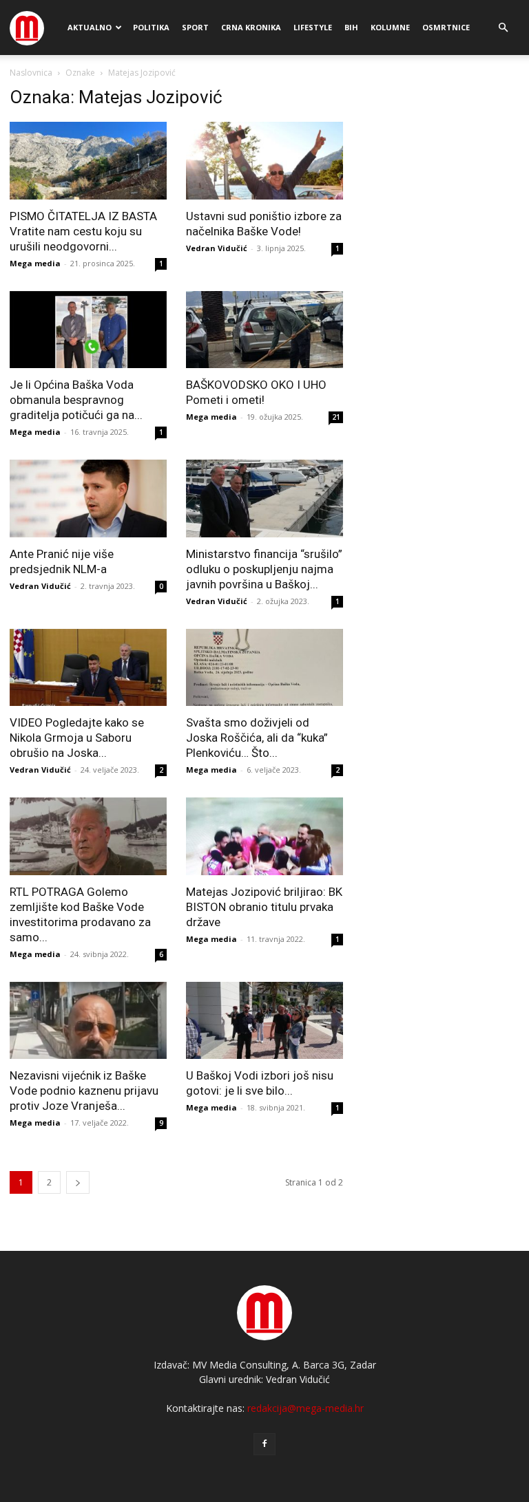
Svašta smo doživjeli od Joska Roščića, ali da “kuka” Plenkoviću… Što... (257, 738)
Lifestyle (312, 27)
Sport (195, 27)
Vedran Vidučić (216, 248)
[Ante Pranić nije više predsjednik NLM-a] (88, 498)
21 (336, 417)
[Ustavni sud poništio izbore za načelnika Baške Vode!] (264, 161)
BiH (351, 27)
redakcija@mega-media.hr (305, 1408)
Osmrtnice (446, 27)
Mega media (35, 263)
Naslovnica (31, 72)
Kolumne (390, 27)
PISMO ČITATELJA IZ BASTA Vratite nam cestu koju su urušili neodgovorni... (83, 231)
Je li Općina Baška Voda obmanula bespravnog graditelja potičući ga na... (76, 400)
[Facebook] (264, 1444)
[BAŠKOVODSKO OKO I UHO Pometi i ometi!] (264, 330)
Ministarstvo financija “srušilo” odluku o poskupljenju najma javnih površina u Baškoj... (264, 569)
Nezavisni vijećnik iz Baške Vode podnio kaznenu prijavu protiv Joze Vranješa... (84, 1091)
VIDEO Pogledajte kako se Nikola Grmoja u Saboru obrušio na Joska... (77, 738)
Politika (151, 27)
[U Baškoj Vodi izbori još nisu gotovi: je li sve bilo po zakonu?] (264, 1021)
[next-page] (78, 1182)
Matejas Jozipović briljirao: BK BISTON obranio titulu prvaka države (264, 907)
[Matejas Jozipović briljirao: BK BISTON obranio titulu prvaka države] (264, 836)
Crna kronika (251, 27)
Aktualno (90, 27)
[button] (502, 27)
